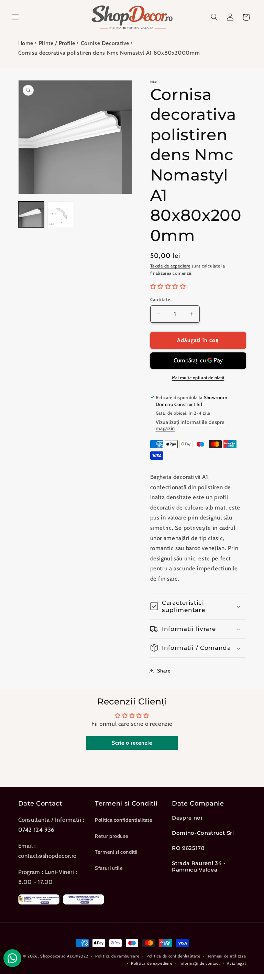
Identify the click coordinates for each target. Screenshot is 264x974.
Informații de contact (199, 963)
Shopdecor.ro (53, 956)
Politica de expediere (151, 963)
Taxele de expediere (170, 266)
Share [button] (164, 671)
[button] (15, 17)
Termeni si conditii (116, 852)
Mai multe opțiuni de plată (198, 377)
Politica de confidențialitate (173, 956)
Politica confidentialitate (123, 820)
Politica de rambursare (117, 956)
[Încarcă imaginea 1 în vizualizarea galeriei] (31, 214)
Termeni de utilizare (226, 956)
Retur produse (111, 836)
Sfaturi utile (109, 868)
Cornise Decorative (105, 43)
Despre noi (187, 818)
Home (26, 43)
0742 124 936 (36, 829)
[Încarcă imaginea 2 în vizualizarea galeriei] (60, 214)
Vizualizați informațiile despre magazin (190, 425)
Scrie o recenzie (132, 743)
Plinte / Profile (57, 43)
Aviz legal (236, 963)
